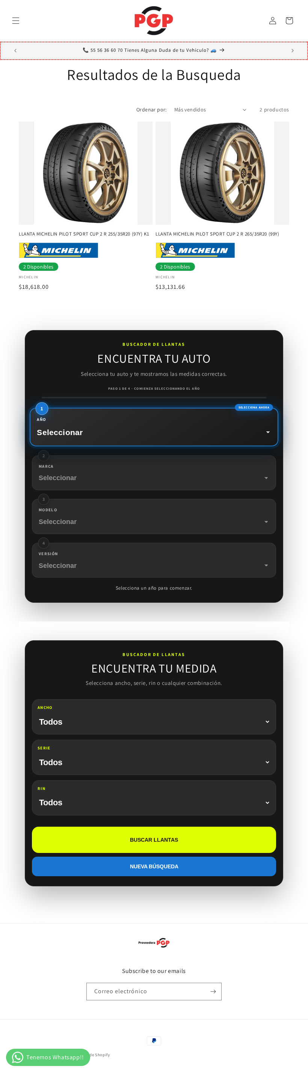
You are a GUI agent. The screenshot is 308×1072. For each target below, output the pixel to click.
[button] (16, 20)
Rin (41, 788)
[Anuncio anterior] (15, 50)
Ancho (45, 707)
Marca (46, 466)
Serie (44, 748)
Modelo (48, 509)
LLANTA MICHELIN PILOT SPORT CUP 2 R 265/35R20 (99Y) (217, 234)
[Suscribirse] (213, 991)
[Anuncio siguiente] (292, 50)
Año (41, 419)
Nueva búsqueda (154, 866)
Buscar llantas (154, 840)
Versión (48, 553)
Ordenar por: (151, 109)
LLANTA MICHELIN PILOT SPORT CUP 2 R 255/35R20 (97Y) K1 (84, 234)
